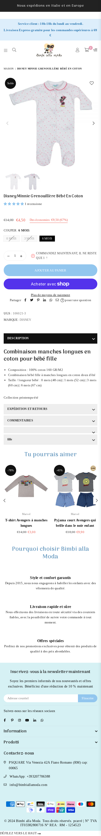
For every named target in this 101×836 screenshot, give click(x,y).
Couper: (17, 230)
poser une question (77, 300)
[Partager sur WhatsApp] (51, 300)
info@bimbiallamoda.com (28, 785)
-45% (59, 470)
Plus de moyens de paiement (50, 295)
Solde (10, 83)
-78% (11, 470)
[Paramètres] (94, 50)
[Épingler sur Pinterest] (38, 300)
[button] (14, 204)
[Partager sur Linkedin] (44, 300)
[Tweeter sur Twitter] (32, 300)
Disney (25, 320)
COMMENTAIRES (20, 420)
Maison (9, 68)
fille (9, 439)
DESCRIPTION (18, 338)
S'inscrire (88, 698)
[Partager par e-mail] (57, 300)
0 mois (11, 238)
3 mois (29, 238)
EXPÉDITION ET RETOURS (27, 409)
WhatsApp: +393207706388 (30, 776)
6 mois (47, 238)
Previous (7, 123)
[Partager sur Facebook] (25, 300)
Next (93, 123)
